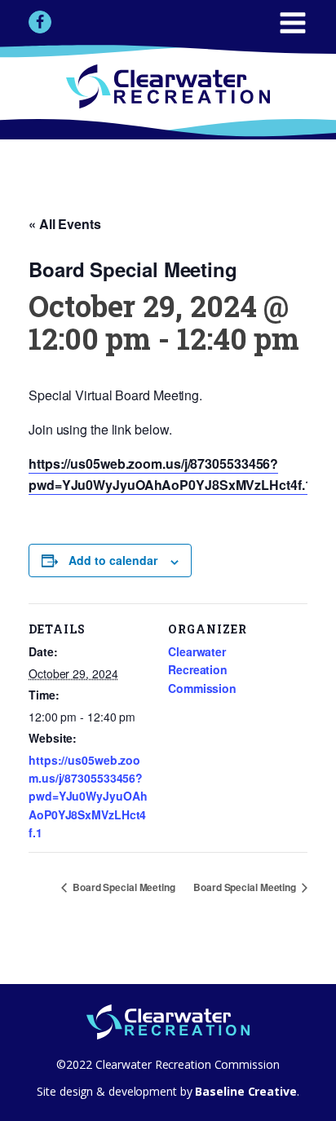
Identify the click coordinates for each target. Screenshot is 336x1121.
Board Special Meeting (122, 887)
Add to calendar (113, 560)
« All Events (65, 223)
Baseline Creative (244, 1091)
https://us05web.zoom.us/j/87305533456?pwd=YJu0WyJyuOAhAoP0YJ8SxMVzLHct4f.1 (88, 796)
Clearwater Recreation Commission (202, 669)
